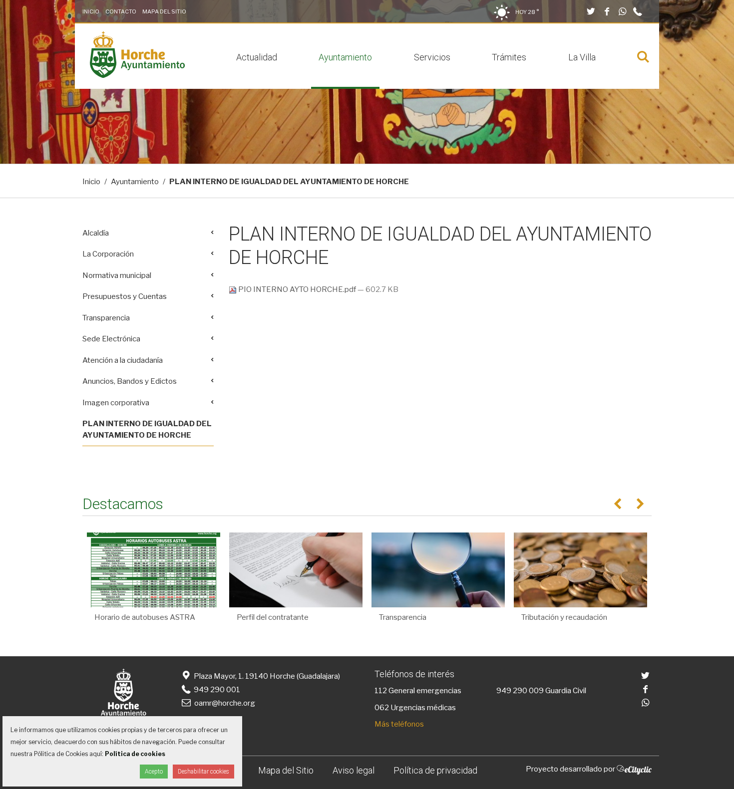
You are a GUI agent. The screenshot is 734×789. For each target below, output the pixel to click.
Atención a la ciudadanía (122, 360)
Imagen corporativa (115, 402)
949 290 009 (520, 690)
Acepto (154, 771)
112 (380, 690)
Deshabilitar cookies (203, 771)
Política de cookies (135, 754)
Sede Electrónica (111, 338)
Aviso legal (353, 770)
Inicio (90, 11)
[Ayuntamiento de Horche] (137, 75)
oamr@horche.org (224, 703)
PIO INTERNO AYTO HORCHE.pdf (297, 289)
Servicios (432, 57)
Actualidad (256, 57)
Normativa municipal (116, 275)
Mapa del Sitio (164, 11)
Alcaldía (95, 233)
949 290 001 (216, 689)
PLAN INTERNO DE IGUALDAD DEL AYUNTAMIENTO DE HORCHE (147, 429)
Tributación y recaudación (564, 617)
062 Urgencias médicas (415, 707)
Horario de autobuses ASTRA (144, 617)
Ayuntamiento (345, 57)
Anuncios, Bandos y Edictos (129, 381)
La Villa (582, 57)
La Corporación (108, 254)
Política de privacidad (435, 770)
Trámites (509, 57)
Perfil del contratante (273, 617)
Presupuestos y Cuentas (124, 296)
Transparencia (106, 317)
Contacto (120, 11)
